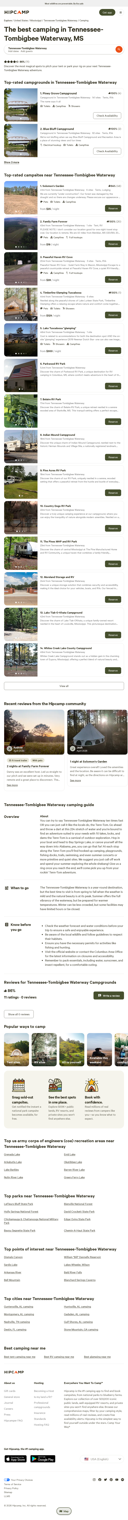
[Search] (119, 49)
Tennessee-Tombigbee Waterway (60, 20)
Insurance (39, 1413)
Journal (8, 1402)
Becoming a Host (44, 1391)
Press (7, 1414)
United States (21, 20)
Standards (40, 1418)
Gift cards (9, 1391)
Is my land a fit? (43, 1397)
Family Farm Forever (35, 766)
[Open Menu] (121, 12)
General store (12, 1397)
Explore (8, 20)
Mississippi (36, 20)
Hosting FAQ (41, 1424)
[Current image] (21, 119)
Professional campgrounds (42, 1405)
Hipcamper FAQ (13, 1420)
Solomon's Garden (95, 761)
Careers (8, 1408)
